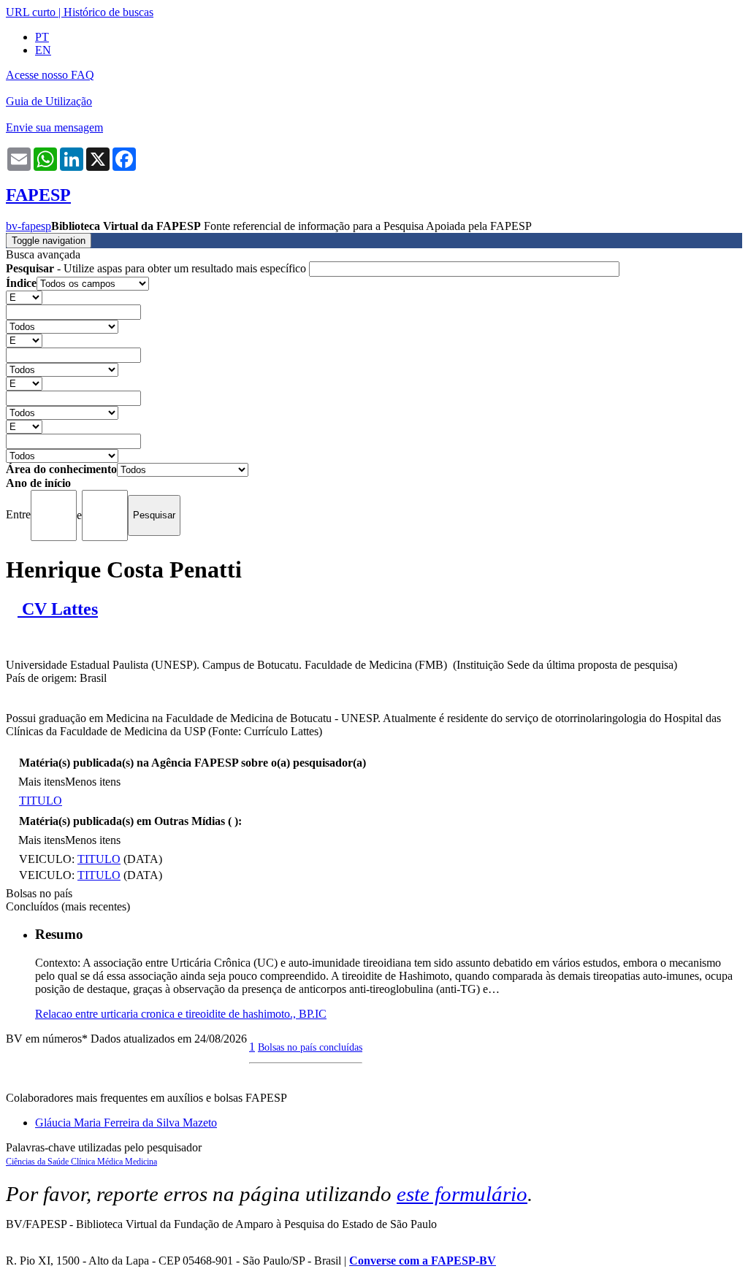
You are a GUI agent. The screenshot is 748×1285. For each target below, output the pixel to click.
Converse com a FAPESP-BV (422, 1260)
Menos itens (93, 781)
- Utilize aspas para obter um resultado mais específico (157, 268)
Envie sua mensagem (54, 127)
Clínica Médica (98, 1161)
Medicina (141, 1161)
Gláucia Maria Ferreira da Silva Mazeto (126, 1122)
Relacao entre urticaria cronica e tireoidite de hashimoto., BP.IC (181, 1014)
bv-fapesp (28, 226)
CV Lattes (58, 608)
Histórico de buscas (108, 12)
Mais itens (41, 781)
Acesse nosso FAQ (50, 75)
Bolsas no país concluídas (310, 1047)
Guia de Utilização (49, 101)
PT (42, 37)
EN (43, 50)
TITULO (40, 800)
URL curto (31, 12)
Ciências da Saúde (38, 1161)
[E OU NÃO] (24, 297)
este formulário (462, 1193)
